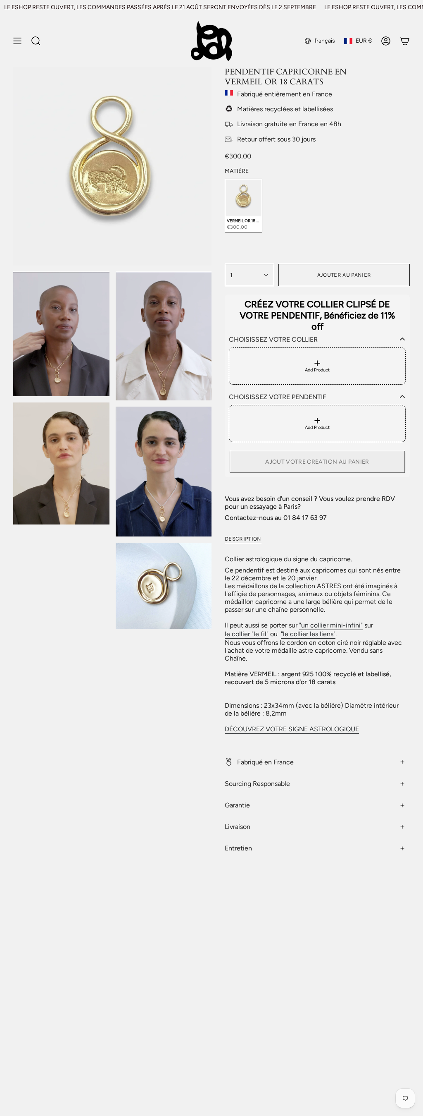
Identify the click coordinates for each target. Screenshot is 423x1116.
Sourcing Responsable (257, 784)
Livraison (237, 827)
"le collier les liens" (308, 634)
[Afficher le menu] (17, 41)
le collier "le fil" (247, 634)
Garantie (237, 805)
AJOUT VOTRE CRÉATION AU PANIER (317, 461)
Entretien (238, 848)
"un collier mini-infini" (331, 625)
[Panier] (404, 41)
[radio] (243, 205)
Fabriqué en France (265, 762)
